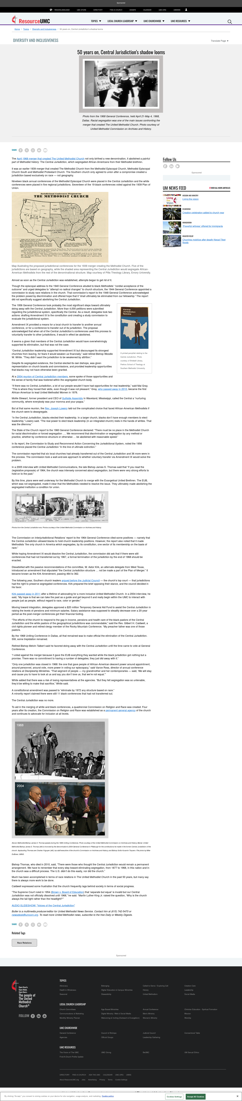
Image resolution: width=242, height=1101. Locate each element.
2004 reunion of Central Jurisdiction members (42, 376)
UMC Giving (106, 1052)
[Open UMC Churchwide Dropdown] (163, 21)
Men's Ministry (149, 1013)
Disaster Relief (187, 236)
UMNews (177, 10)
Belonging (105, 985)
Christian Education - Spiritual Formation (200, 1009)
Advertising (92, 1080)
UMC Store (81, 10)
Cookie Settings (121, 1080)
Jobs (83, 1080)
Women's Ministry (150, 1017)
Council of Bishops (109, 1033)
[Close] (237, 1096)
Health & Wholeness (68, 990)
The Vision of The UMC (69, 1052)
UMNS (128, 1075)
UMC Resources (68, 1047)
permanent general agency (121, 710)
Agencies (63, 1037)
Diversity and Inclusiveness (44, 29)
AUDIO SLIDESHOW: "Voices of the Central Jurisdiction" (43, 905)
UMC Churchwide (68, 1027)
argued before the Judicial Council (81, 580)
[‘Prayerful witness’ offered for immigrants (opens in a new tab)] (172, 227)
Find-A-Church (116, 10)
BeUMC (146, 1052)
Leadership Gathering (151, 1037)
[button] (230, 21)
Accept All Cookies (195, 1096)
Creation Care (190, 985)
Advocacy (64, 985)
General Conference (68, 1033)
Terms (110, 1080)
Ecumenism (186, 209)
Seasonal (63, 994)
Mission (187, 1013)
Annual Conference (150, 1009)
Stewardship (106, 994)
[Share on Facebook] (20, 150)
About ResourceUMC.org (69, 1080)
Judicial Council (149, 1033)
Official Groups (107, 1037)
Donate (133, 10)
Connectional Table (192, 1033)
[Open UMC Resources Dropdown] (189, 21)
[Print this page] (39, 150)
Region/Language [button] (62, 10)
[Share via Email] (45, 150)
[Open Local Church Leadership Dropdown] (136, 21)
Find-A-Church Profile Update (71, 1056)
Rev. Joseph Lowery (56, 408)
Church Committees (68, 1009)
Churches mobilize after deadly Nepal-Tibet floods (203, 241)
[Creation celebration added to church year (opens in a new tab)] (172, 214)
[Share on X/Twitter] (27, 150)
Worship (187, 1017)
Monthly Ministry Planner (70, 1017)
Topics (26, 29)
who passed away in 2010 (112, 389)
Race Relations (24, 942)
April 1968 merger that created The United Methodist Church (50, 158)
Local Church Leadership (73, 1004)
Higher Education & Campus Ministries (117, 990)
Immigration (187, 222)
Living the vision (190, 199)
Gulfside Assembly (72, 398)
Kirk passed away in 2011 (26, 593)
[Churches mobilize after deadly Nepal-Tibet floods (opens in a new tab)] (172, 241)
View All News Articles (220, 187)
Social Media (189, 994)
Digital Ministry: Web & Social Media (116, 1013)
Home (17, 29)
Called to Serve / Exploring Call (155, 985)
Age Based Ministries (110, 1009)
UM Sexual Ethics (191, 1052)
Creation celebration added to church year (203, 212)
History (146, 990)
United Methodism (150, 994)
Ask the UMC (94, 1075)
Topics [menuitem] (94, 21)
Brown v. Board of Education (67, 892)
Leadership (188, 990)
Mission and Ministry (190, 195)
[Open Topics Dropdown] (100, 21)
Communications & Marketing (72, 1013)
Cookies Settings (174, 1096)
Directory (98, 10)
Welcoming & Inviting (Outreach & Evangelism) (120, 1017)
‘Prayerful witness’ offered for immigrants (202, 226)
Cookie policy (108, 1096)
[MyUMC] (187, 9)
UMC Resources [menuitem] (179, 21)
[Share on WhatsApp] (33, 150)
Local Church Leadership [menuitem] (121, 21)
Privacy (102, 1080)
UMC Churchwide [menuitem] (152, 21)
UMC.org (162, 10)
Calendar (147, 10)
